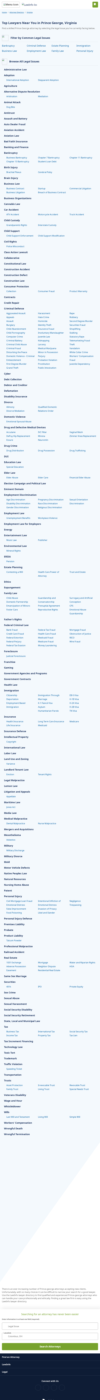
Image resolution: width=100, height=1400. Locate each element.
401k (8, 986)
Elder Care (43, 477)
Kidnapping (43, 340)
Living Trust (43, 1089)
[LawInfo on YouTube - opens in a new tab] (54, 1388)
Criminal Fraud (13, 348)
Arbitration (11, 96)
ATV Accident (12, 214)
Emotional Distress (15, 904)
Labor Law (10, 753)
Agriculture (10, 85)
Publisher (42, 540)
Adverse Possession (16, 966)
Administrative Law (15, 69)
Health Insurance (14, 721)
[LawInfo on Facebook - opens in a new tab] (38, 1388)
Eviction (10, 774)
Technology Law (13, 1047)
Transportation (12, 1074)
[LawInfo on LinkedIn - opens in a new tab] (62, 1388)
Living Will (43, 1116)
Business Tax (12, 1031)
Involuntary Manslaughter (51, 332)
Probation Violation (47, 360)
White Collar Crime (79, 352)
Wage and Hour (13, 1100)
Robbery (74, 317)
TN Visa (73, 710)
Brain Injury (11, 178)
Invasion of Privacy (47, 908)
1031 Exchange (13, 962)
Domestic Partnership (17, 601)
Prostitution (44, 363)
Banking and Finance (16, 147)
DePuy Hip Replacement (18, 436)
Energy (8, 529)
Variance (10, 763)
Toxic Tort (9, 1052)
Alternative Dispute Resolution (22, 91)
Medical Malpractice (15, 818)
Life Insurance (13, 725)
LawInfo (6, 1364)
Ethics (7, 581)
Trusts (7, 1080)
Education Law (12, 462)
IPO (40, 986)
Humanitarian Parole (48, 710)
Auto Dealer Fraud (14, 124)
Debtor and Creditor (15, 385)
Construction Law (14, 280)
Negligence (75, 901)
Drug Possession (46, 450)
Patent (8, 890)
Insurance (10, 716)
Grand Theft (12, 367)
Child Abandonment (16, 328)
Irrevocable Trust (46, 1085)
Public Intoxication (47, 367)
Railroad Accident (14, 952)
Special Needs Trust (79, 1089)
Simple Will (75, 1116)
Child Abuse (12, 598)
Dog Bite (10, 107)
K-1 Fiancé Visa (45, 703)
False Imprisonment (16, 908)
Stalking (73, 332)
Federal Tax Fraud (46, 629)
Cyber (7, 373)
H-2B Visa (74, 707)
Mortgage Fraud (78, 629)
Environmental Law (15, 545)
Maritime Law (12, 802)
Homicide (42, 321)
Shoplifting (75, 328)
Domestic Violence (15, 416)
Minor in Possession (48, 352)
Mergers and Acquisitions (19, 829)
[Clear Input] (94, 1326)
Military (8, 845)
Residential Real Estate (49, 970)
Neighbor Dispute (47, 966)
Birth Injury (11, 167)
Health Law (10, 684)
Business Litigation (15, 192)
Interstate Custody (47, 225)
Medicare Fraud (46, 641)
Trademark (10, 1058)
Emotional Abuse (78, 609)
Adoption (9, 75)
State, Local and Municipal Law (22, 1021)
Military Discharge (15, 850)
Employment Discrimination (20, 494)
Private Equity (76, 986)
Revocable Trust (77, 1085)
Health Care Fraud (47, 633)
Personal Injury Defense (18, 918)
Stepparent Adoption (48, 80)
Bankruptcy (8, 45)
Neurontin (43, 440)
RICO (72, 637)
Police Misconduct (15, 246)
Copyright (11, 741)
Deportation (12, 699)
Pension (10, 561)
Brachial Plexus (13, 172)
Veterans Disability (15, 1095)
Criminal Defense (36, 45)
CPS (71, 605)
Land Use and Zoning (16, 759)
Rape (72, 313)
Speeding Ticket (14, 1068)
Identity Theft (44, 325)
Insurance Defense (15, 731)
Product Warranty (78, 291)
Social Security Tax (79, 1031)
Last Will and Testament (18, 1116)
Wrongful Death (13, 1128)
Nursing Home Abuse (16, 884)
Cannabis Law (12, 204)
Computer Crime (14, 336)
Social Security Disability (18, 1009)
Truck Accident (77, 214)
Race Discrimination (48, 503)
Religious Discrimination (50, 507)
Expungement (12, 587)
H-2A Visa (74, 703)
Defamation (11, 390)
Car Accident (11, 209)
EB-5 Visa (74, 695)
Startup (41, 188)
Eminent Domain (14, 489)
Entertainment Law (15, 535)
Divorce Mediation (15, 410)
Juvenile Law (44, 336)
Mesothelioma (12, 835)
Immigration (83, 45)
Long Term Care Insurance (51, 721)
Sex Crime (10, 992)
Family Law (58, 51)
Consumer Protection (16, 286)
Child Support (12, 230)
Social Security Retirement (19, 1015)
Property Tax (44, 1035)
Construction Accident (17, 269)
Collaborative (11, 257)
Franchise (9, 661)
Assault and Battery (15, 118)
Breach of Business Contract (52, 192)
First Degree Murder (16, 363)
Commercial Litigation (80, 188)
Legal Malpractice (14, 780)
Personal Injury (84, 51)
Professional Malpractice (18, 946)
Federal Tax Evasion (16, 645)
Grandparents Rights (16, 225)
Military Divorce (13, 856)
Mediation (43, 96)
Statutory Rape (77, 336)
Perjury (41, 356)
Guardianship (76, 613)
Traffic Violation (13, 1064)
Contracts (9, 297)
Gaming (8, 667)
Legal (5, 1371)
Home (4, 12)
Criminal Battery (14, 340)
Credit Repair (11, 302)
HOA (72, 966)
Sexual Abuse (12, 998)
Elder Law (9, 472)
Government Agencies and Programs (25, 673)
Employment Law (36, 51)
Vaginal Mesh (76, 432)
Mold (7, 862)
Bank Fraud (12, 629)
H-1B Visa (74, 699)
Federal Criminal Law (16, 625)
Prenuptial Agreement (49, 605)
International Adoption (17, 80)
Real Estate (10, 957)
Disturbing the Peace (16, 352)
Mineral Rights (13, 550)
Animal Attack (12, 102)
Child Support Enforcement (19, 235)
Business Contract (15, 188)
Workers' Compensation (18, 1122)
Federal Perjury (13, 641)
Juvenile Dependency (80, 363)
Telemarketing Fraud (80, 340)
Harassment (44, 313)
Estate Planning (60, 45)
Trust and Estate (78, 572)
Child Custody (12, 220)
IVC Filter (42, 432)
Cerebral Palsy (45, 172)
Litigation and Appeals (17, 791)
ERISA (7, 556)
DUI (6, 456)
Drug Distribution (15, 450)
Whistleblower (12, 1106)
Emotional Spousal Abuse (18, 421)
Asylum (41, 707)
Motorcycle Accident (48, 214)
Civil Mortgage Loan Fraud (19, 901)
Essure (9, 440)
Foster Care (12, 609)
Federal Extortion (14, 637)
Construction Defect (15, 275)
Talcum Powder (14, 940)
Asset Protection (14, 1085)
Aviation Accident (14, 130)
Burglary (10, 325)
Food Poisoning (14, 912)
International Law (14, 747)
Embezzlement (13, 360)
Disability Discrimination (18, 503)
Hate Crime (43, 317)
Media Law (10, 812)
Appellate (11, 796)
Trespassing (75, 904)
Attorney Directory (17, 12)
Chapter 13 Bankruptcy (17, 161)
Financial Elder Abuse (80, 477)
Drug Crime (10, 445)
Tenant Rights (45, 774)
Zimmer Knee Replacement (83, 436)
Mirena (41, 436)
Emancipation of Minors (18, 605)
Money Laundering (47, 645)
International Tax (46, 1031)
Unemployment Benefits (18, 518)
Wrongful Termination (17, 1134)
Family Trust (12, 1089)
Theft (72, 344)
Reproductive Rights (48, 609)
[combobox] (50, 1326)
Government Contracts (17, 679)
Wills (6, 1112)
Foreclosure (11, 651)
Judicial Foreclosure (16, 656)
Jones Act (10, 807)
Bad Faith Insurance (16, 141)
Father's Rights (13, 619)
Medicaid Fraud (45, 637)
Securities (9, 981)
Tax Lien (73, 1035)
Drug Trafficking (78, 450)
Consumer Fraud (46, 291)
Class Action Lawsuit (16, 252)
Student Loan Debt (47, 161)
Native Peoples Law (15, 873)
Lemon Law (10, 786)
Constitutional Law (15, 263)
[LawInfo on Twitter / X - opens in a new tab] (46, 1388)
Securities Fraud (77, 325)
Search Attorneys (50, 1346)
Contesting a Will (14, 572)
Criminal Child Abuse (16, 344)
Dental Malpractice (15, 823)
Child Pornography (15, 332)
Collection (11, 291)
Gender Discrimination (17, 507)
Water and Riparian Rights (82, 962)
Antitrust (9, 112)
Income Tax (12, 1035)
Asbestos (10, 839)
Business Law (9, 51)
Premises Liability (14, 924)
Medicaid (42, 725)
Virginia (30, 12)
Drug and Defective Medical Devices (25, 427)
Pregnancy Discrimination (51, 499)
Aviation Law (11, 135)
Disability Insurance (15, 396)
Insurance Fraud (46, 328)
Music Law (11, 540)
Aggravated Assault (16, 313)
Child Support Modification (51, 235)
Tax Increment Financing (18, 1041)
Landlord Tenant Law (16, 769)
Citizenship (11, 695)
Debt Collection (13, 379)
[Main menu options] (11, 5)
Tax (6, 1026)
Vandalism (75, 348)
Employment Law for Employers (22, 523)
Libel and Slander (46, 912)
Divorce (8, 402)
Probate (8, 930)
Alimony (10, 407)
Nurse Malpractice (47, 823)
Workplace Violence (47, 518)
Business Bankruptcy (16, 157)
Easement (11, 970)
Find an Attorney (11, 1357)
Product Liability (13, 935)
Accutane (10, 432)
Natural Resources (15, 879)
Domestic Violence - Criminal (20, 356)
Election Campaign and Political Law (25, 483)
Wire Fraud (75, 641)
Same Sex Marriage (15, 976)
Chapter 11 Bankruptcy (81, 157)
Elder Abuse (12, 477)
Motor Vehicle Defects (17, 867)
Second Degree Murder (81, 321)
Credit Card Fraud (15, 633)
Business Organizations (17, 198)
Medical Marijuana (47, 348)
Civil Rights (10, 241)
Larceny (42, 344)
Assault (10, 321)
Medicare (74, 721)
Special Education (15, 466)
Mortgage (43, 962)
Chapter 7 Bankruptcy (49, 157)
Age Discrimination (15, 499)
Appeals (10, 317)
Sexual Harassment (15, 1003)
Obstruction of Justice (80, 633)
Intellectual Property (16, 736)
